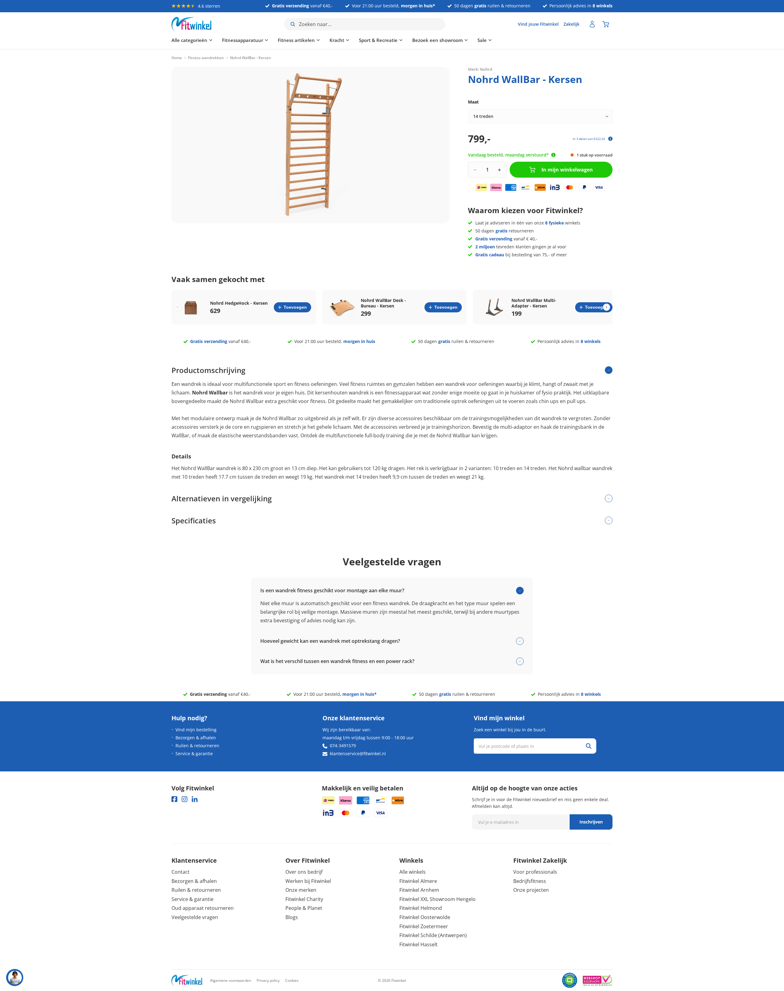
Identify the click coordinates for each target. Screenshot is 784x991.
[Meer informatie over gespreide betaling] (610, 139)
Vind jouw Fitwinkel (538, 24)
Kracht (337, 40)
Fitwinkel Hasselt (418, 944)
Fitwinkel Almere (418, 881)
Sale (482, 40)
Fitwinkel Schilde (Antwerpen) (433, 935)
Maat (473, 102)
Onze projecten (531, 890)
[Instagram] (184, 799)
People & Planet (303, 908)
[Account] (592, 24)
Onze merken (300, 890)
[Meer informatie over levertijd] (553, 155)
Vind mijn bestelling (196, 730)
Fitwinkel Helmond (420, 908)
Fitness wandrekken (206, 57)
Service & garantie (194, 753)
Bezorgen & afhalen (195, 737)
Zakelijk (571, 24)
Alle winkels (412, 872)
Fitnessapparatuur (242, 40)
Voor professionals (535, 872)
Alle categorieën (189, 40)
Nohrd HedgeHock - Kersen (239, 303)
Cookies (292, 980)
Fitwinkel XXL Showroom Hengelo (437, 899)
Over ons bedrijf (303, 872)
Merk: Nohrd (480, 69)
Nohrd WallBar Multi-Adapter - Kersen (533, 303)
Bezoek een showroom (437, 40)
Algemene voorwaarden (230, 980)
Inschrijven (591, 822)
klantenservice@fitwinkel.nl (358, 753)
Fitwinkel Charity (304, 899)
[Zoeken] (588, 746)
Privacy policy (268, 980)
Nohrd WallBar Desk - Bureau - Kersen (383, 303)
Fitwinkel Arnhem (419, 890)
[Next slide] (606, 307)
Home (177, 57)
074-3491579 (343, 745)
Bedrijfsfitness (529, 881)
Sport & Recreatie (378, 40)
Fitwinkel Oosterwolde (424, 917)
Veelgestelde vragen (195, 917)
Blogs (291, 917)
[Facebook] (174, 799)
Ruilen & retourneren (197, 745)
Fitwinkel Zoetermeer (423, 926)
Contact (181, 872)
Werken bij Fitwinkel (308, 881)
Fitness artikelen (296, 40)
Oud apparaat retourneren (203, 908)
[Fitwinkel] (187, 980)
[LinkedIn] (195, 799)
